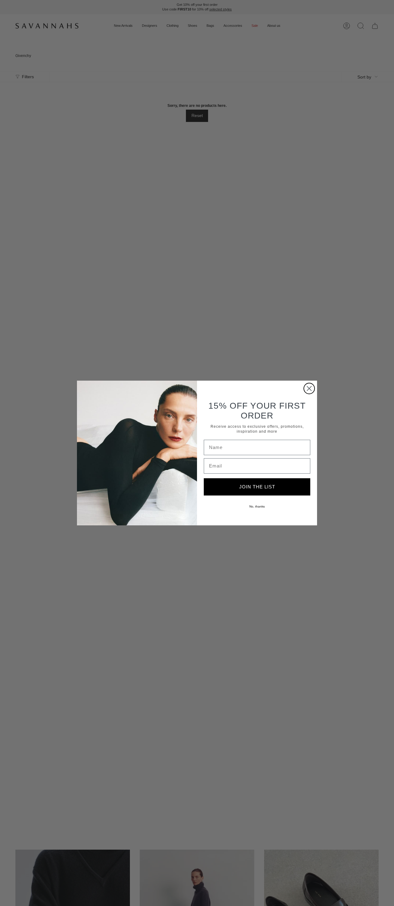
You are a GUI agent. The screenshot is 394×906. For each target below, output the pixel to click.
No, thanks (257, 506)
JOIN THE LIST (257, 486)
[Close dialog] (309, 388)
